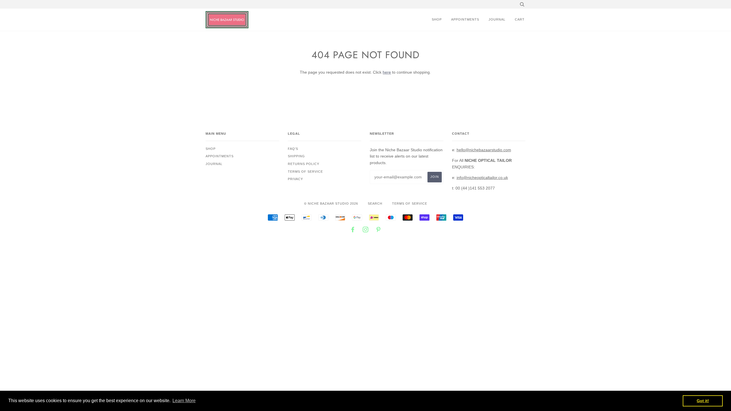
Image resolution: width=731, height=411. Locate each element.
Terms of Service (409, 203)
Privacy (295, 179)
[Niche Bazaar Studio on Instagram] (366, 230)
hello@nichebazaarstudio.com (484, 150)
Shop (437, 19)
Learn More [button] (184, 400)
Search (375, 203)
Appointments (465, 19)
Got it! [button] (703, 400)
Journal (497, 19)
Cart (520, 19)
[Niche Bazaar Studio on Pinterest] (378, 230)
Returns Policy (303, 164)
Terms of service (305, 171)
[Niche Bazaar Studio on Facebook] (353, 230)
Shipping (296, 156)
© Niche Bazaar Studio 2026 (331, 203)
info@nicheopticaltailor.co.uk (482, 177)
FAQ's (293, 148)
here (387, 72)
